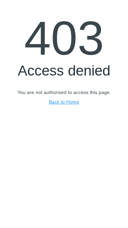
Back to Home (64, 102)
